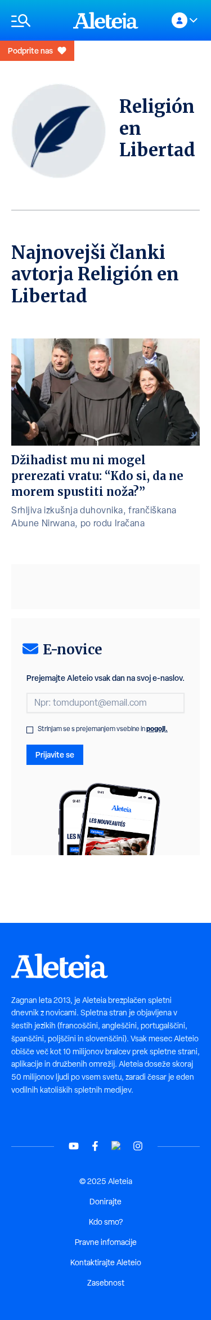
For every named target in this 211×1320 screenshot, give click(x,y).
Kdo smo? (106, 1222)
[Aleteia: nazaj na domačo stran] (105, 20)
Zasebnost (105, 1283)
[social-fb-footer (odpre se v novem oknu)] (95, 1146)
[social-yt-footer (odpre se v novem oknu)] (74, 1146)
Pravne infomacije (106, 1242)
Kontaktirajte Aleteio (105, 1262)
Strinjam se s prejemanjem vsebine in (103, 728)
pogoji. (157, 728)
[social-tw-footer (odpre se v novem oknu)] (116, 1146)
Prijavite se (54, 754)
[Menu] (36, 20)
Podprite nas (30, 50)
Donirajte (105, 1201)
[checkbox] (29, 730)
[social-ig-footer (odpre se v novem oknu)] (138, 1146)
